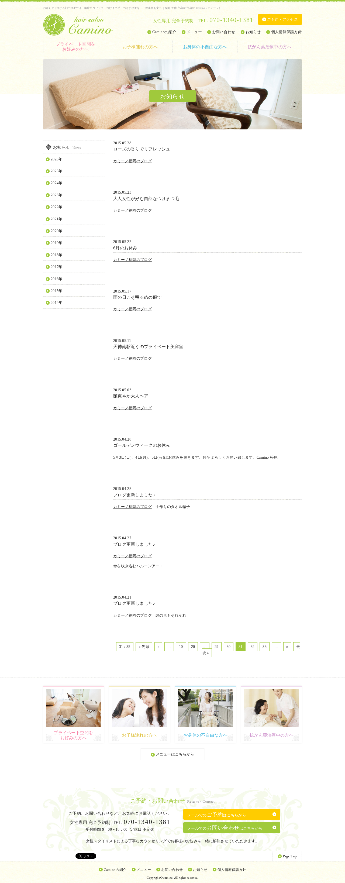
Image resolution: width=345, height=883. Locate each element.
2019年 (56, 243)
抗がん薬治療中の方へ (270, 46)
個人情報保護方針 (286, 32)
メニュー (194, 32)
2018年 (56, 255)
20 (193, 647)
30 (229, 647)
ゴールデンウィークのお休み (141, 445)
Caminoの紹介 (164, 32)
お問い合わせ (223, 32)
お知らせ (253, 32)
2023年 (56, 195)
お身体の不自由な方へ (205, 46)
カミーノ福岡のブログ (132, 161)
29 (217, 647)
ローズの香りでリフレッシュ (141, 149)
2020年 (56, 231)
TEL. (225, 20)
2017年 (56, 267)
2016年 (56, 279)
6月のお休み (125, 248)
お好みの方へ (75, 46)
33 (265, 647)
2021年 (56, 219)
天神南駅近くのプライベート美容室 (148, 346)
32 (253, 647)
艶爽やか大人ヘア (130, 396)
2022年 (56, 207)
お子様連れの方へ (140, 46)
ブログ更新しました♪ (134, 495)
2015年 (56, 291)
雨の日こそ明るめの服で (137, 297)
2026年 (56, 159)
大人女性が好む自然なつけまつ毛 (146, 198)
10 (181, 647)
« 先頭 (144, 647)
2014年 (56, 303)
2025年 (56, 171)
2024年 (56, 183)
